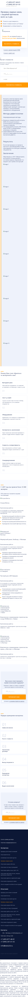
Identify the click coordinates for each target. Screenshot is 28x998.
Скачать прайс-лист (9, 53)
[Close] (0, 960)
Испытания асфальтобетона (8, 864)
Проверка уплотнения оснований (9, 851)
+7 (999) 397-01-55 (13, 4)
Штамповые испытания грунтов (8, 857)
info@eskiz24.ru (7, 946)
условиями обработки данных (17, 701)
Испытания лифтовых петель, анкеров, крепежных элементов (10, 874)
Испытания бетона (5, 854)
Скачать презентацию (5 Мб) (12, 50)
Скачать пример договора (7, 839)
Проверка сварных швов (7, 861)
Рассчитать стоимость (11, 44)
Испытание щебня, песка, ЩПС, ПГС (10, 870)
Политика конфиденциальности (8, 842)
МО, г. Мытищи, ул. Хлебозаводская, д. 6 (12, 933)
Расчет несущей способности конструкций (11, 884)
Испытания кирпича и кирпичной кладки (10, 878)
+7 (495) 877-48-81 (13, 2)
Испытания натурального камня (9, 881)
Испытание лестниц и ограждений (9, 867)
